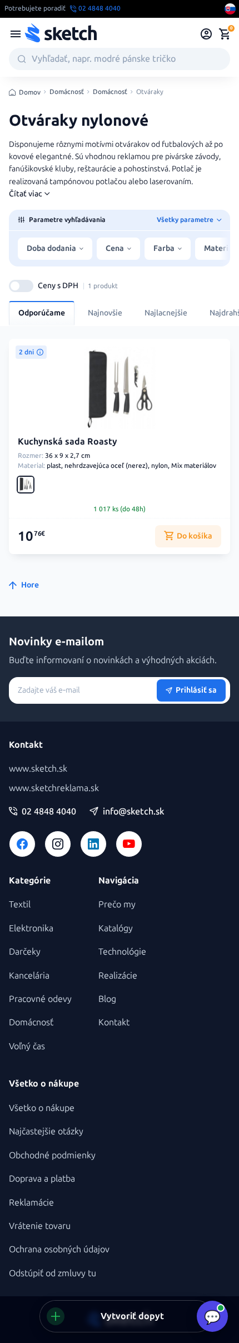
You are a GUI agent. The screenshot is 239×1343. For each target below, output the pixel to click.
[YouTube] (129, 844)
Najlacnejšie (166, 313)
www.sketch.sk (38, 768)
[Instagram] (57, 844)
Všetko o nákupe (41, 1108)
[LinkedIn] (93, 844)
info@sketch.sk (133, 812)
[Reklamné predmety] (15, 34)
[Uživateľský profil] (206, 34)
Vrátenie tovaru (40, 1226)
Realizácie (117, 975)
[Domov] (60, 34)
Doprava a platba (42, 1178)
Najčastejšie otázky (46, 1131)
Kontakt (114, 1022)
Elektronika (31, 928)
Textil (20, 904)
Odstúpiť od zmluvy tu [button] (52, 1273)
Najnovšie (105, 313)
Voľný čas (27, 1046)
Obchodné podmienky (52, 1155)
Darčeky (25, 951)
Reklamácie (31, 1202)
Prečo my (117, 904)
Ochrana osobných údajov (59, 1249)
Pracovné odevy (40, 999)
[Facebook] (22, 844)
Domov (30, 92)
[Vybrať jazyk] (230, 9)
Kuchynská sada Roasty (67, 441)
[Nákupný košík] (224, 34)
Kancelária (29, 975)
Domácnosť (66, 92)
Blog (107, 999)
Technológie (122, 951)
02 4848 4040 (49, 812)
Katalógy (115, 928)
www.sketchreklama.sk (54, 788)
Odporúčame (41, 313)
